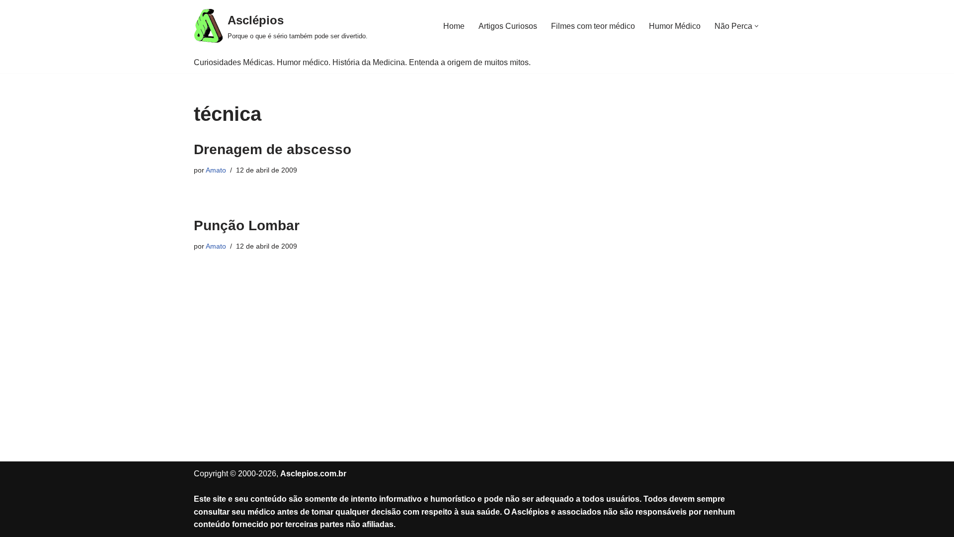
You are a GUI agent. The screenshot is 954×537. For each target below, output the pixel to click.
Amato (216, 170)
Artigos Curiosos (507, 26)
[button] (756, 26)
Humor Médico (675, 26)
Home (454, 26)
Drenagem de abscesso (272, 149)
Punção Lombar (247, 225)
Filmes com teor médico (593, 26)
